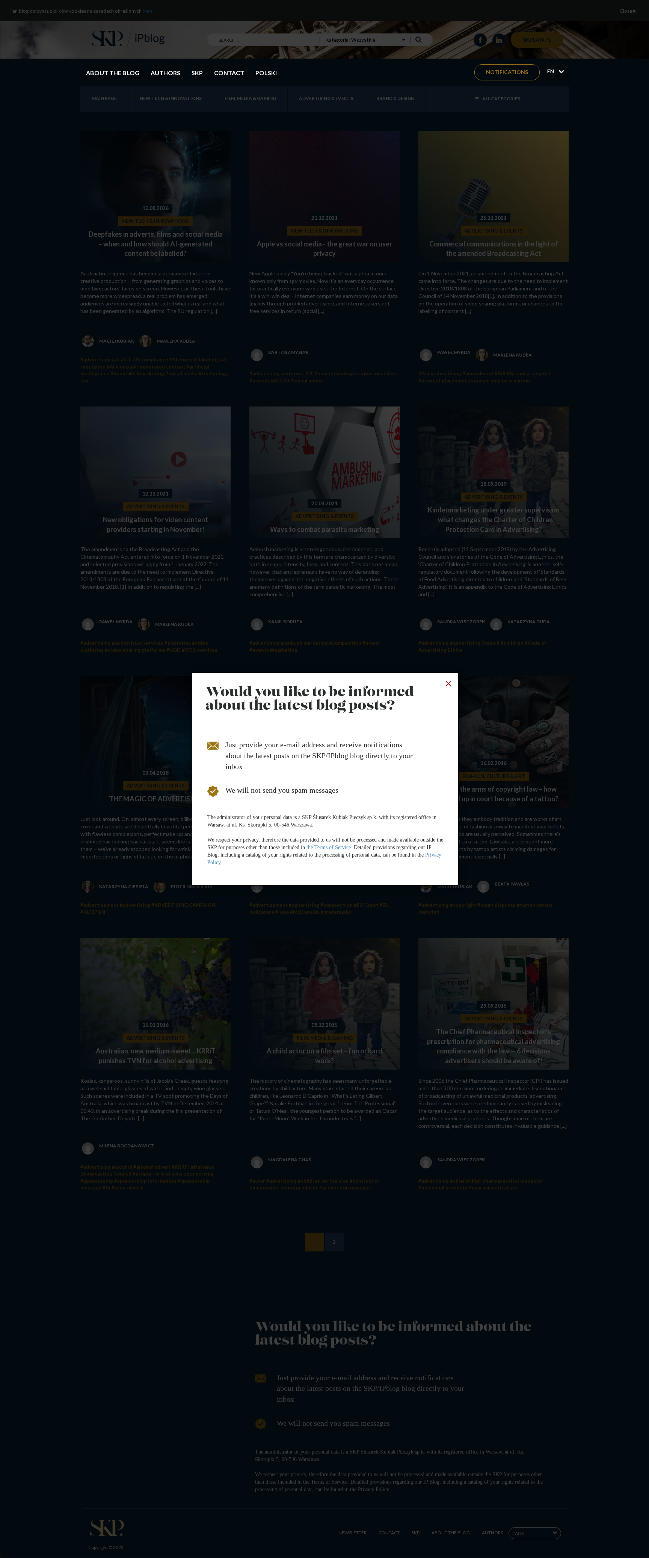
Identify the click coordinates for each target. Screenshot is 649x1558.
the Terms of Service (328, 847)
